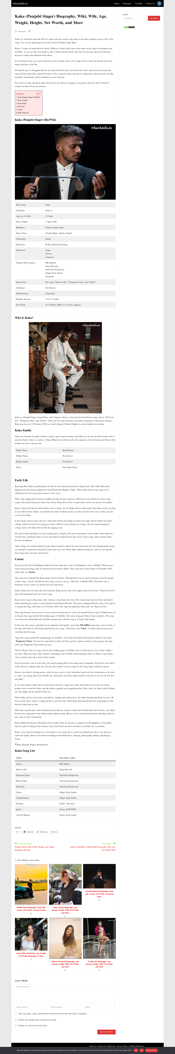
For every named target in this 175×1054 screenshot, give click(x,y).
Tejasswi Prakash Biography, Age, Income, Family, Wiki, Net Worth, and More (65, 964)
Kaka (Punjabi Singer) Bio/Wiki (29, 97)
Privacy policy (151, 1050)
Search (125, 14)
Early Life (21, 106)
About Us (92, 1046)
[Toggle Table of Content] (37, 94)
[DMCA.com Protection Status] (129, 27)
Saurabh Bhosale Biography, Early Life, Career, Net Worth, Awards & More (99, 894)
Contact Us (102, 1046)
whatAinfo (22, 31)
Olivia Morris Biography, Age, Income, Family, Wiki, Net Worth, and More (65, 910)
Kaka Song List (23, 112)
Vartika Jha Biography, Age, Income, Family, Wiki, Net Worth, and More (99, 964)
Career (20, 109)
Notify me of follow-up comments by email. (38, 1019)
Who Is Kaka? (23, 100)
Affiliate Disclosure (136, 1046)
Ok (136, 1050)
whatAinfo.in (20, 3)
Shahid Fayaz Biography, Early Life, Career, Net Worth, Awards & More (31, 908)
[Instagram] (159, 3)
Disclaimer (111, 1046)
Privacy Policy (122, 1046)
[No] (172, 1050)
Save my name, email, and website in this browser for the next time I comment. (53, 1013)
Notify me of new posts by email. (33, 1025)
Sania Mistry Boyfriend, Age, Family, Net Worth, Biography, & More (31, 954)
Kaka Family (22, 103)
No (142, 1050)
